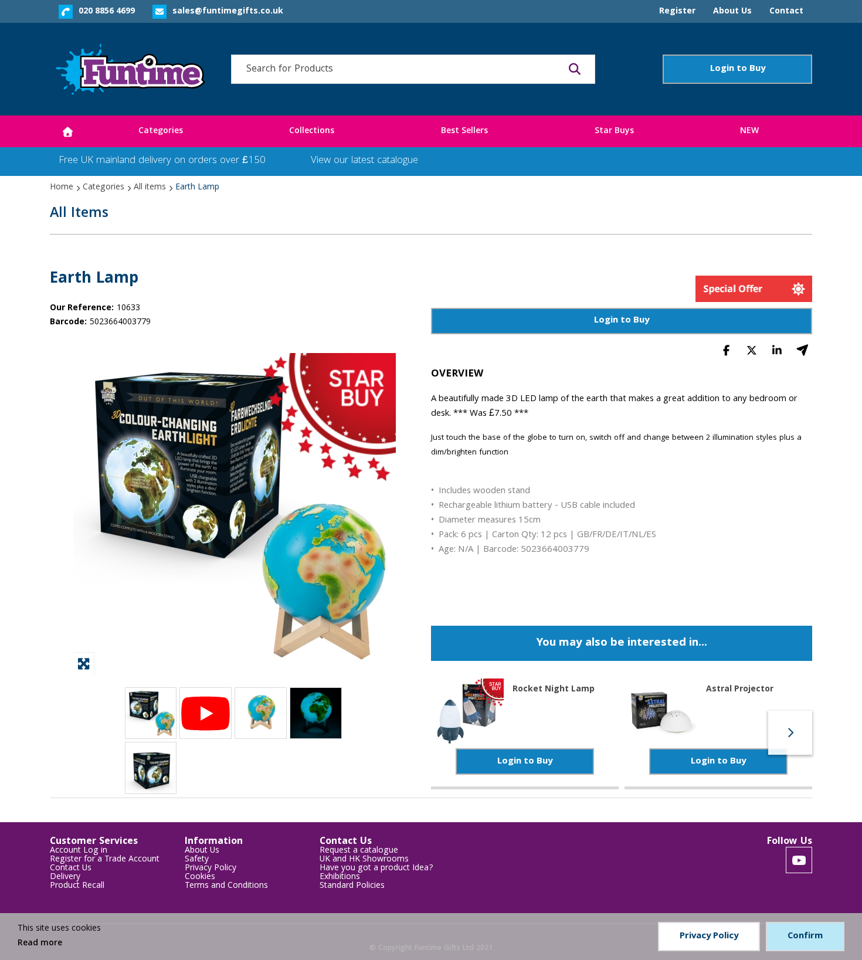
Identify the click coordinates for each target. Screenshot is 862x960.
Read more (40, 944)
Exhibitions (340, 877)
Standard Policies (352, 886)
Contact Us (70, 868)
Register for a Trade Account (104, 860)
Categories (103, 188)
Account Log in (78, 851)
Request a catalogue (359, 851)
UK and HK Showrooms (364, 860)
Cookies (200, 877)
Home (61, 188)
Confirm (805, 936)
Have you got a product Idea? (376, 868)
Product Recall (77, 886)
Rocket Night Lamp (554, 690)
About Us (202, 851)
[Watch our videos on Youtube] (799, 860)
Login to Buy (737, 69)
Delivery (65, 877)
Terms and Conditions (226, 886)
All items (150, 188)
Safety (197, 860)
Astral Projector (739, 690)
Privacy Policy (210, 868)
